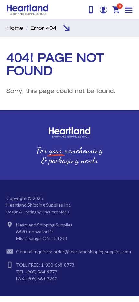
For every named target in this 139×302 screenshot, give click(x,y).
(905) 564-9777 (41, 271)
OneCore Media (55, 211)
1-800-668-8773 (57, 265)
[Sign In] (103, 10)
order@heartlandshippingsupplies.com (92, 251)
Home (14, 28)
